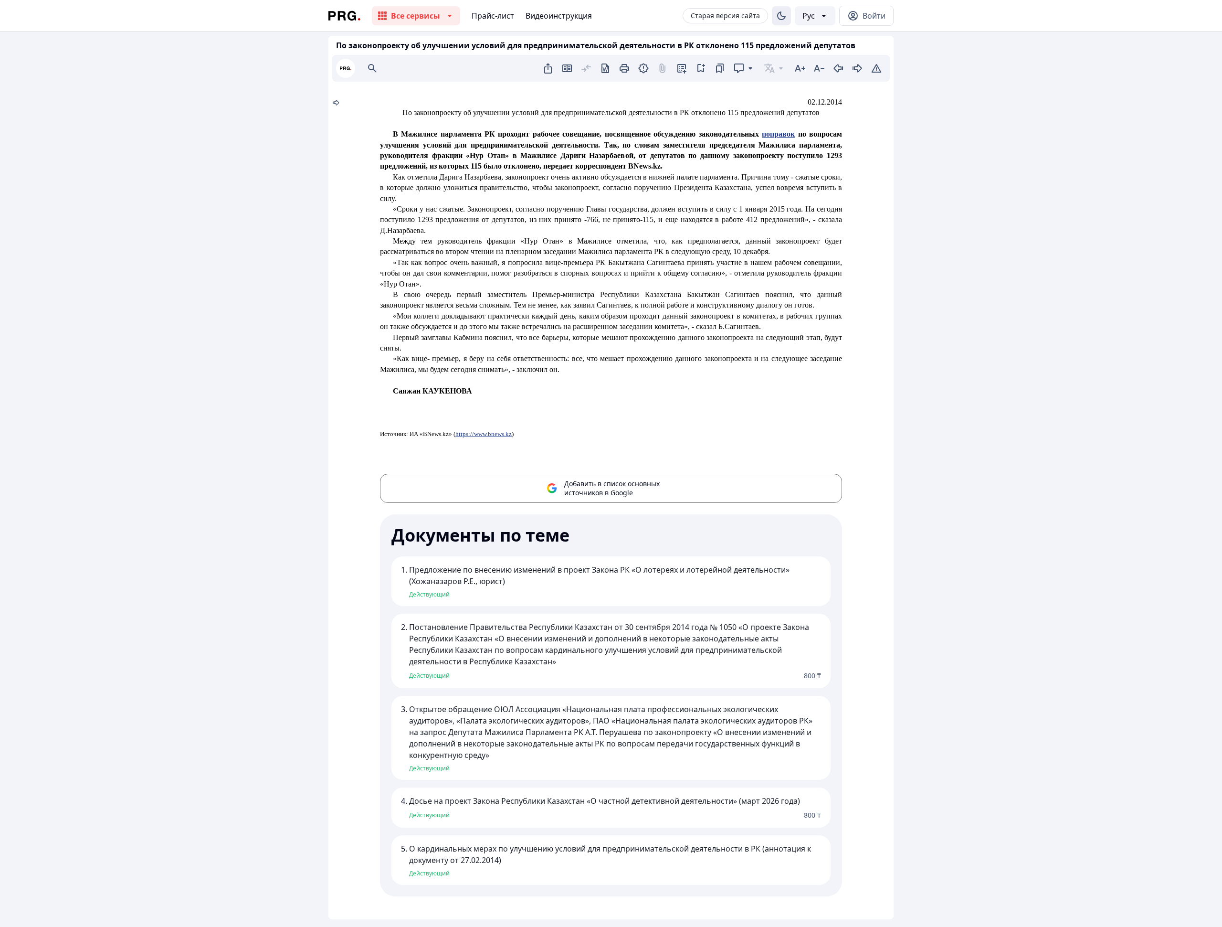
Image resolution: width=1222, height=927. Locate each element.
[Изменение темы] (781, 15)
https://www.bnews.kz (483, 433)
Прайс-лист (493, 16)
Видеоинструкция (559, 16)
